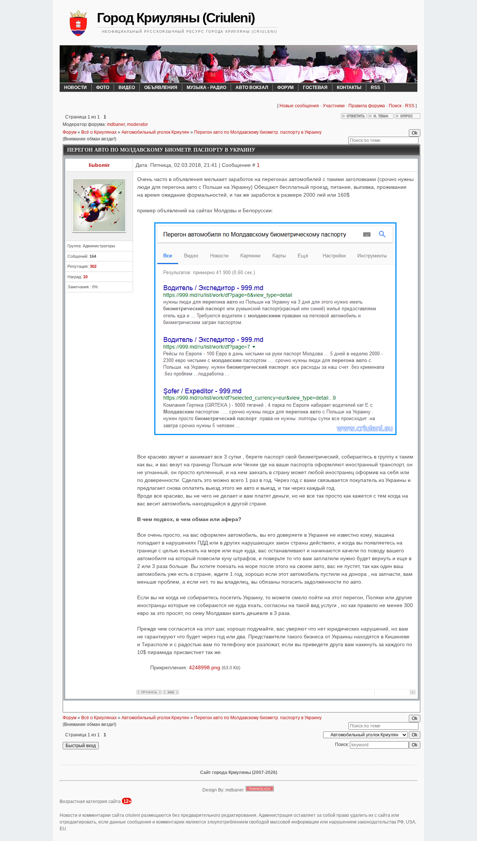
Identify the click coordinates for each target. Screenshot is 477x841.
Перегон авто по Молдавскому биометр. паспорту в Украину (258, 132)
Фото (102, 87)
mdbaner (116, 124)
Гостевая (315, 87)
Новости (75, 87)
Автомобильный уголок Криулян (155, 132)
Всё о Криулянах (99, 132)
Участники (334, 105)
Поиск (395, 105)
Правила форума (366, 105)
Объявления (160, 87)
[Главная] (78, 24)
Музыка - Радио (206, 87)
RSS (375, 87)
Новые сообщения (299, 105)
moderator (137, 124)
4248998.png (204, 667)
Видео (127, 87)
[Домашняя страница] (171, 692)
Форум (285, 87)
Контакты (349, 87)
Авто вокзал (252, 87)
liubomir (99, 165)
